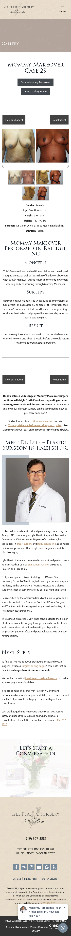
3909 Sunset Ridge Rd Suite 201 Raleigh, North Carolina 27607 (35, 851)
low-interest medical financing (41, 678)
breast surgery (24, 543)
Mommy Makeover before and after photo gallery (35, 425)
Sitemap (17, 878)
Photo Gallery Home (35, 91)
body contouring (46, 543)
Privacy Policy (30, 878)
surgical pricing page (32, 665)
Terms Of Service (49, 878)
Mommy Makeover (43, 421)
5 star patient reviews (37, 564)
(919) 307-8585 (35, 838)
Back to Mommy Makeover (35, 82)
